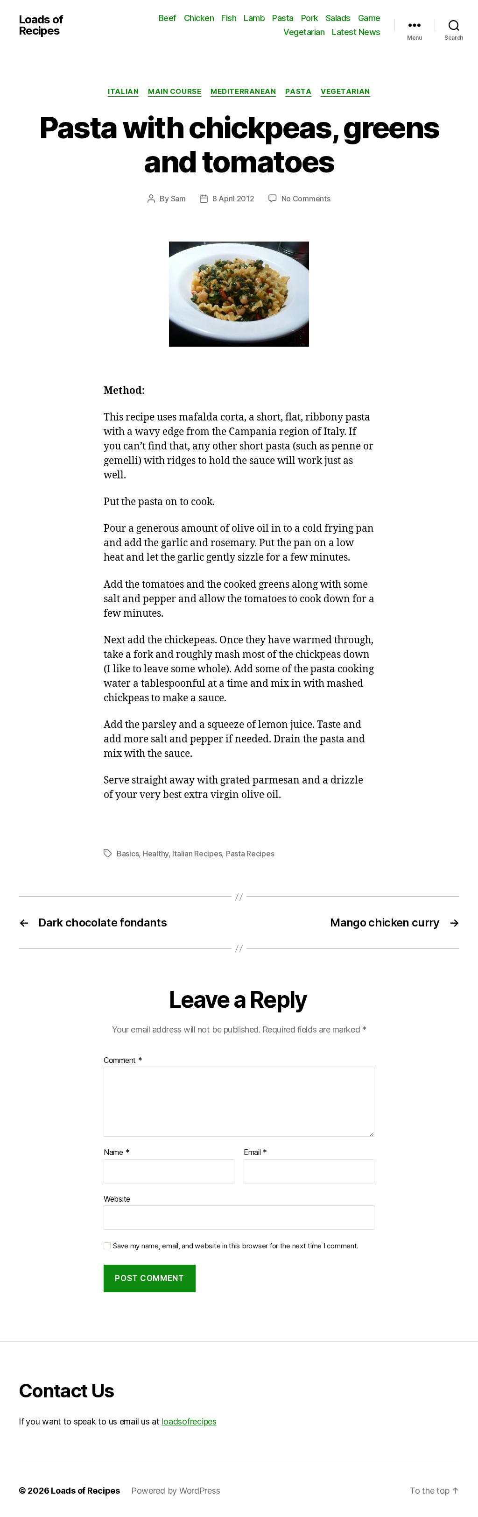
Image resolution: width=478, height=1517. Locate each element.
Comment (123, 1060)
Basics (128, 853)
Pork (309, 18)
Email (255, 1152)
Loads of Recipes (41, 25)
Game (369, 18)
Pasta (283, 18)
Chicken (199, 18)
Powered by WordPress (175, 1491)
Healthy (156, 853)
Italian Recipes (197, 853)
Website (117, 1198)
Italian (123, 91)
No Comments (305, 198)
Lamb (254, 18)
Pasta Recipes (250, 853)
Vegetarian (303, 32)
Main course (174, 91)
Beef (167, 18)
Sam (178, 198)
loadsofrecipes (189, 1421)
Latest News (356, 32)
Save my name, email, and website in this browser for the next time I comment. (235, 1246)
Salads (338, 18)
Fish (228, 18)
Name (116, 1152)
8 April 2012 (233, 198)
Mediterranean (243, 91)
